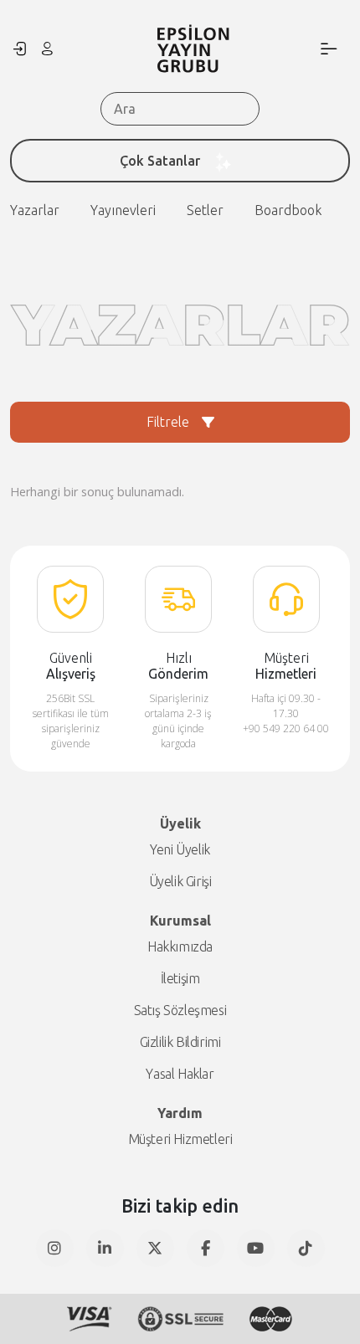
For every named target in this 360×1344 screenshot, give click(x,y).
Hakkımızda (180, 946)
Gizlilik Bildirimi (180, 1041)
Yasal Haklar (179, 1073)
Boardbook (288, 210)
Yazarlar (34, 210)
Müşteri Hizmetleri (180, 1139)
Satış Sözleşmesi (180, 1010)
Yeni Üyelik (180, 849)
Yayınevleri (123, 210)
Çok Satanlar (160, 160)
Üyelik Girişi (180, 881)
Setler (205, 210)
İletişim (180, 978)
